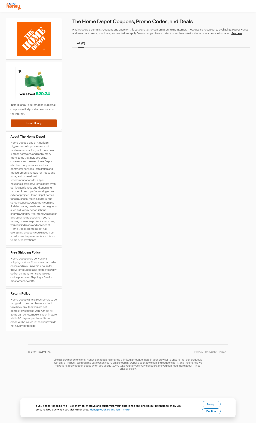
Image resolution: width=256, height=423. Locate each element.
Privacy (198, 352)
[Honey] (13, 6)
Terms (222, 352)
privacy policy (128, 368)
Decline (211, 411)
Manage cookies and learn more (109, 409)
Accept (211, 404)
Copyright (211, 352)
